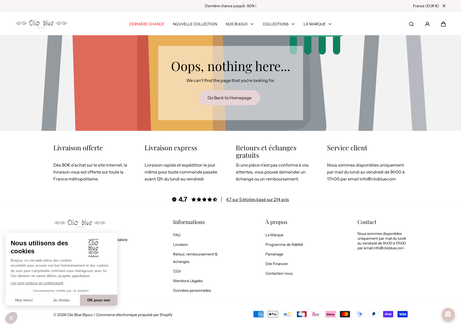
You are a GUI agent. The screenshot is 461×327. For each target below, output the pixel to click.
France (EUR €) (426, 5)
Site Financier (276, 263)
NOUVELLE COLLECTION (195, 24)
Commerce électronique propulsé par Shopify (134, 314)
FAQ (176, 235)
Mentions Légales (188, 280)
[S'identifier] (427, 24)
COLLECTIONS (276, 24)
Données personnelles (192, 290)
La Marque (274, 235)
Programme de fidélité (284, 244)
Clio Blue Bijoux (80, 314)
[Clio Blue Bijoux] (41, 24)
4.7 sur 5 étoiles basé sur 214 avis (257, 199)
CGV (177, 271)
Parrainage (274, 254)
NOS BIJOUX (237, 24)
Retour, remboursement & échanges (195, 258)
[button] (443, 24)
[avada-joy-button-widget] (448, 314)
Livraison (180, 244)
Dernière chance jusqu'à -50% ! (230, 5)
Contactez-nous (279, 273)
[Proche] (444, 6)
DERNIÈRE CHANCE (146, 24)
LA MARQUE (315, 24)
